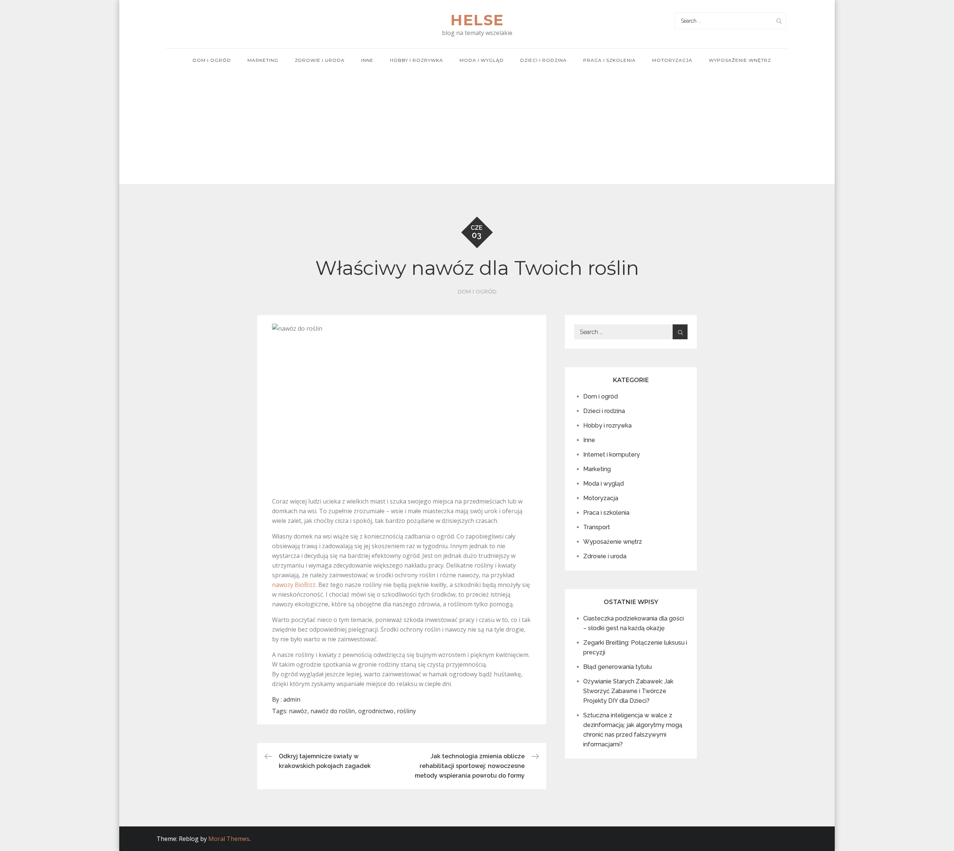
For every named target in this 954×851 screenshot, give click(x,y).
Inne (367, 60)
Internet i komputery (611, 454)
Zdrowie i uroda (320, 60)
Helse (477, 20)
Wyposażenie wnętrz (740, 60)
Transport (596, 527)
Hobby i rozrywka (416, 60)
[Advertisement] (477, 128)
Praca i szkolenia (609, 60)
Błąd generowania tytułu (617, 666)
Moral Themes (228, 839)
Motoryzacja (672, 60)
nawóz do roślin (332, 711)
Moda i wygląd (481, 60)
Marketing (262, 60)
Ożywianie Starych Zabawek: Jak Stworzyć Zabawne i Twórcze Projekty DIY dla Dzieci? (628, 691)
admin (291, 699)
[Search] (778, 20)
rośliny (406, 711)
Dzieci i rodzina (543, 60)
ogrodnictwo (376, 711)
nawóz (298, 711)
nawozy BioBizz (294, 585)
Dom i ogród (212, 60)
